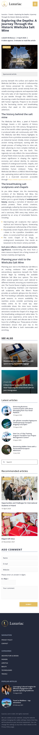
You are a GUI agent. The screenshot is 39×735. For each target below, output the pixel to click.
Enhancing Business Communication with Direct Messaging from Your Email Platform (23, 409)
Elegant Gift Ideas (8, 539)
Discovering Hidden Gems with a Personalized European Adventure (24, 448)
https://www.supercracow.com (19, 179)
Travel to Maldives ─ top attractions (21, 701)
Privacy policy (7, 640)
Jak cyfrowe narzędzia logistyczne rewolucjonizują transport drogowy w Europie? (25, 422)
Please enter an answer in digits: (14, 575)
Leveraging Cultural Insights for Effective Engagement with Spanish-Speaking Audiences (24, 688)
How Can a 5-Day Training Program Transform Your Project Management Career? (24, 435)
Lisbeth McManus (8, 38)
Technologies (7, 670)
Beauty (4, 667)
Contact (5, 643)
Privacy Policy (6, 727)
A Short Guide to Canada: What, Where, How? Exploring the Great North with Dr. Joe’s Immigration (19, 387)
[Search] (4, 462)
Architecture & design (10, 656)
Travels (7, 47)
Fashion (5, 659)
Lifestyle (5, 663)
